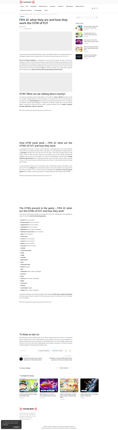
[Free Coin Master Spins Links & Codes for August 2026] (79, 28)
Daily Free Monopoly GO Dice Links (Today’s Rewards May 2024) (91, 48)
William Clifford (22, 26)
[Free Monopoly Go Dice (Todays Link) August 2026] (79, 34)
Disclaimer (61, 428)
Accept (16, 427)
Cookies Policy (73, 428)
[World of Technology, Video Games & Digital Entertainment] (27, 2)
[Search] (97, 8)
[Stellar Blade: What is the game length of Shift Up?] (89, 385)
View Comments (64, 368)
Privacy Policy (45, 428)
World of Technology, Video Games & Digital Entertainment (61, 426)
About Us (67, 428)
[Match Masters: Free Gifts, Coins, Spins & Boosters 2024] (79, 41)
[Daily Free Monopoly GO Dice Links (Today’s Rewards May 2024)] (79, 49)
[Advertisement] (45, 41)
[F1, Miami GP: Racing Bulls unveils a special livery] (79, 56)
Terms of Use (55, 428)
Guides (22, 16)
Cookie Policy (5, 424)
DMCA (50, 428)
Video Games (24, 390)
